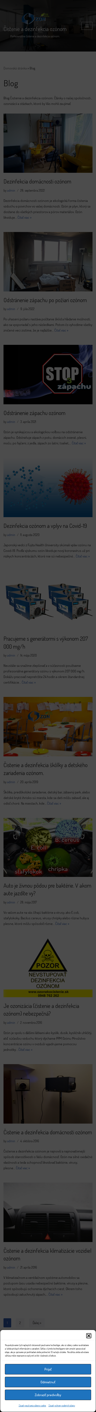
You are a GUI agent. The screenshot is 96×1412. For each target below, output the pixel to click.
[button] (88, 1335)
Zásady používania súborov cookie (32, 1405)
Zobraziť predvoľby (48, 1395)
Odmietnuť (48, 1382)
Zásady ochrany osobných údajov (61, 1405)
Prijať (48, 1369)
